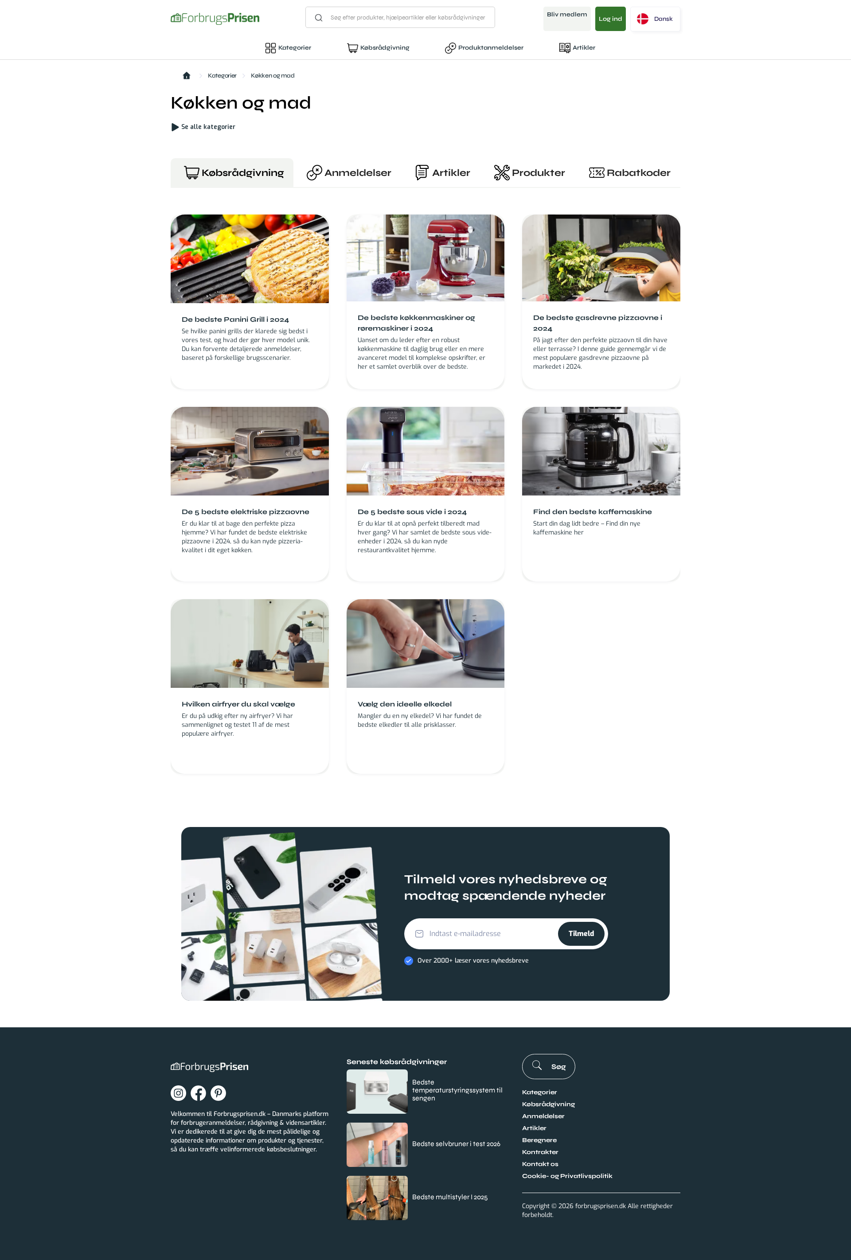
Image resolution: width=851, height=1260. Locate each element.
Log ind (610, 19)
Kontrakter (540, 1152)
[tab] (232, 172)
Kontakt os (540, 1164)
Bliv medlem (567, 14)
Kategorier (294, 47)
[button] (655, 19)
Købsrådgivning (385, 47)
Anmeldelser (543, 1116)
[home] (215, 19)
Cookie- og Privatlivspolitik (567, 1176)
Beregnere (539, 1140)
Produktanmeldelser (490, 47)
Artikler (584, 47)
